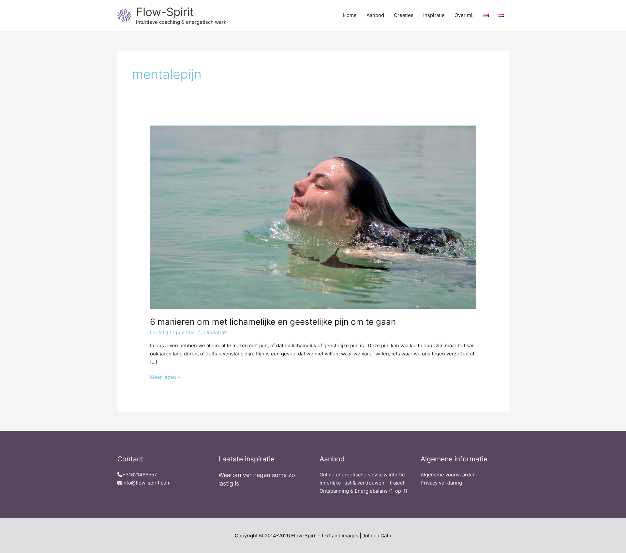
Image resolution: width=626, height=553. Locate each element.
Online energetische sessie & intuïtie (362, 474)
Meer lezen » (165, 376)
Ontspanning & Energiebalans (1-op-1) (363, 491)
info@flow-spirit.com (146, 483)
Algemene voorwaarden (448, 474)
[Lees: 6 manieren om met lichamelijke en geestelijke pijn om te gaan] (313, 217)
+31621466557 (139, 474)
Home (350, 15)
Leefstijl (159, 332)
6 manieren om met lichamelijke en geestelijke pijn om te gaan (273, 322)
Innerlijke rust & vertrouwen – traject (362, 483)
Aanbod (375, 15)
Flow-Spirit (165, 12)
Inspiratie (434, 15)
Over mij (464, 15)
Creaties (403, 15)
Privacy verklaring (441, 483)
